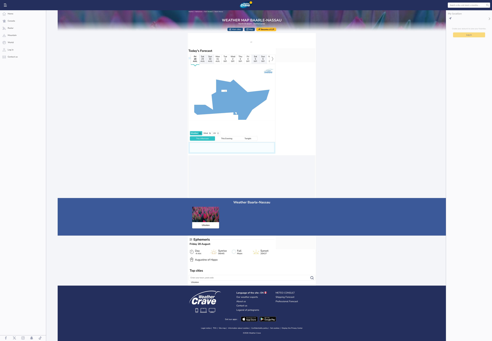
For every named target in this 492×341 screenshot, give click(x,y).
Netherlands (198, 12)
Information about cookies (238, 328)
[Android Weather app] (267, 319)
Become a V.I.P (267, 29)
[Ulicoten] (221, 91)
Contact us (241, 305)
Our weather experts (247, 297)
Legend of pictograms (247, 310)
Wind (205, 133)
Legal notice (206, 328)
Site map (222, 328)
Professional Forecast (287, 301)
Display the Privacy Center (292, 328)
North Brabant (208, 12)
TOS (214, 328)
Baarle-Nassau (219, 12)
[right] (272, 59)
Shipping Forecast (285, 297)
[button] (221, 90)
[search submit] (487, 5)
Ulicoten (195, 282)
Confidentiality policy (259, 328)
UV (214, 133)
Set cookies (274, 328)
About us (241, 301)
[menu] (6, 5)
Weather (190, 12)
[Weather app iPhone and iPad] (249, 319)
